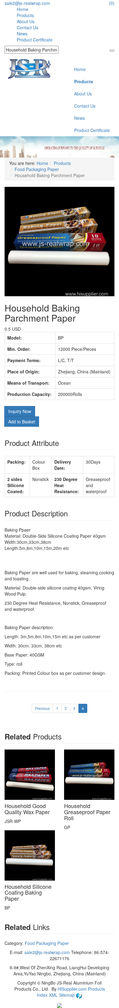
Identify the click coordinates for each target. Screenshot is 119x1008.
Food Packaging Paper (37, 169)
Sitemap (67, 995)
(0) (111, 3)
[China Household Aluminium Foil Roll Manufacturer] (29, 68)
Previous (42, 708)
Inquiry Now (19, 411)
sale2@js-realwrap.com (27, 3)
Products (25, 15)
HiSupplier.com (72, 989)
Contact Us (27, 27)
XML (54, 995)
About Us (25, 21)
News (22, 33)
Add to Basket (21, 422)
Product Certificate (34, 40)
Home (22, 9)
